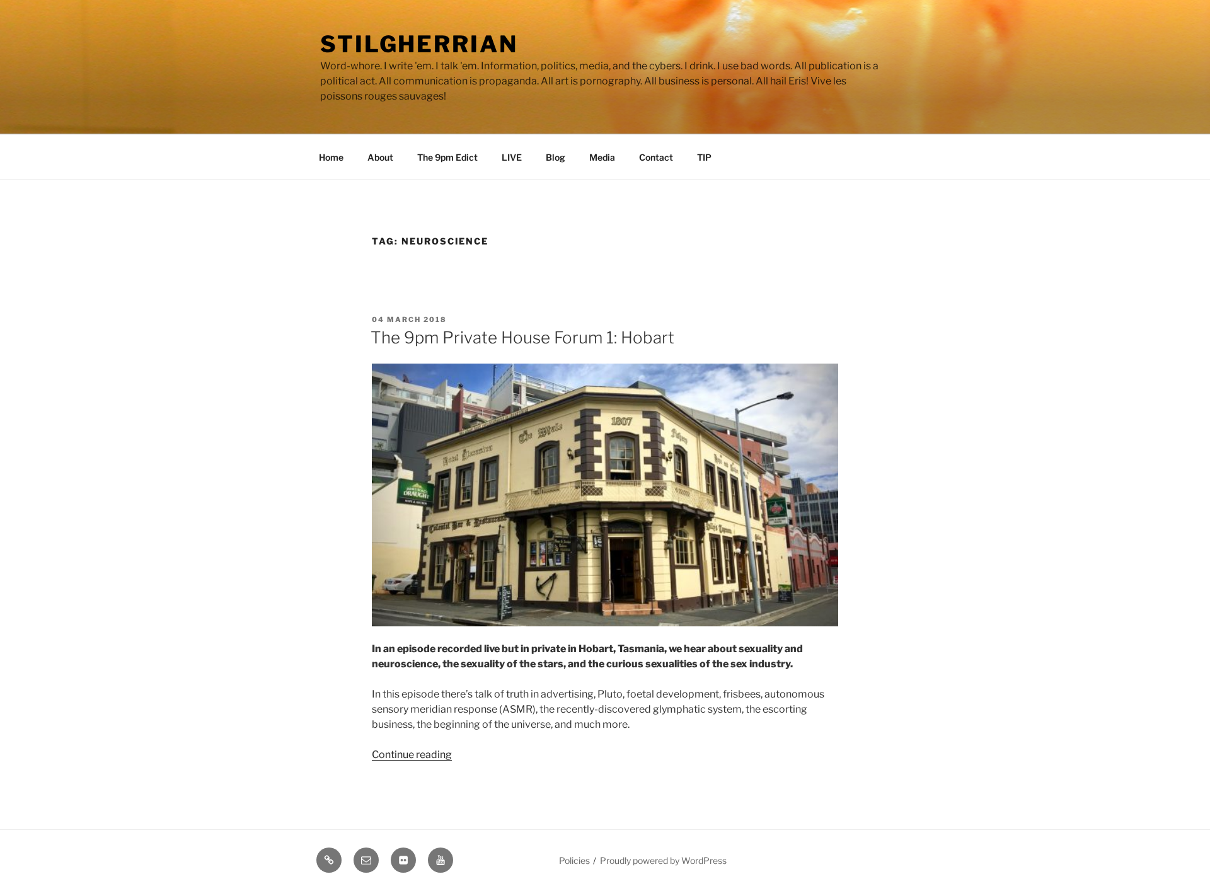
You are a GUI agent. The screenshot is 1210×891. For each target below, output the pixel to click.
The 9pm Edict (447, 157)
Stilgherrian (419, 44)
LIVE (512, 157)
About (380, 157)
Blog (555, 157)
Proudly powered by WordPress (663, 860)
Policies (574, 860)
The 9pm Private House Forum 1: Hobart (522, 337)
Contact (656, 157)
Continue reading (412, 755)
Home (331, 157)
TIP (704, 157)
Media (602, 157)
